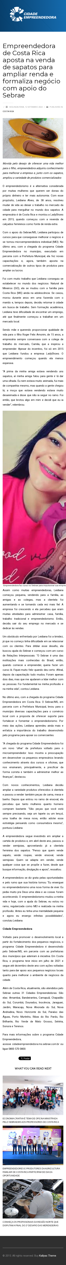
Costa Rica (8, 111)
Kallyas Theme (47, 1255)
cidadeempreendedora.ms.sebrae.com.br (35, 1044)
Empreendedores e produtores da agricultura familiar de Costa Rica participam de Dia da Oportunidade (31, 1172)
